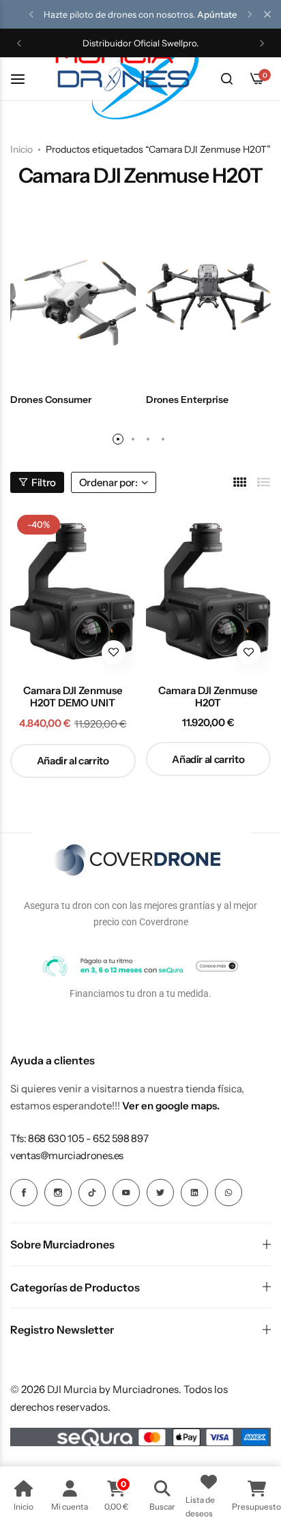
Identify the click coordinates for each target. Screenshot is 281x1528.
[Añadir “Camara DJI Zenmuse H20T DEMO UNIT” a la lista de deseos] (113, 652)
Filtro (43, 482)
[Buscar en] (226, 79)
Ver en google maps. (171, 1105)
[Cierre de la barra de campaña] (267, 14)
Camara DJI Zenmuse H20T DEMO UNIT (73, 697)
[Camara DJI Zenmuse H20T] (208, 591)
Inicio (21, 149)
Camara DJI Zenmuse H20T (208, 697)
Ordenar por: (108, 482)
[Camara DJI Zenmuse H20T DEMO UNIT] (73, 591)
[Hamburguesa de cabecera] (24, 78)
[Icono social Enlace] (24, 1192)
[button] (31, 14)
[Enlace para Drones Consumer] (73, 297)
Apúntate (217, 14)
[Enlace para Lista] (264, 482)
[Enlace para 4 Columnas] (240, 482)
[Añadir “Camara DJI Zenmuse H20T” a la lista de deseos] (249, 652)
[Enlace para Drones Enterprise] (208, 297)
